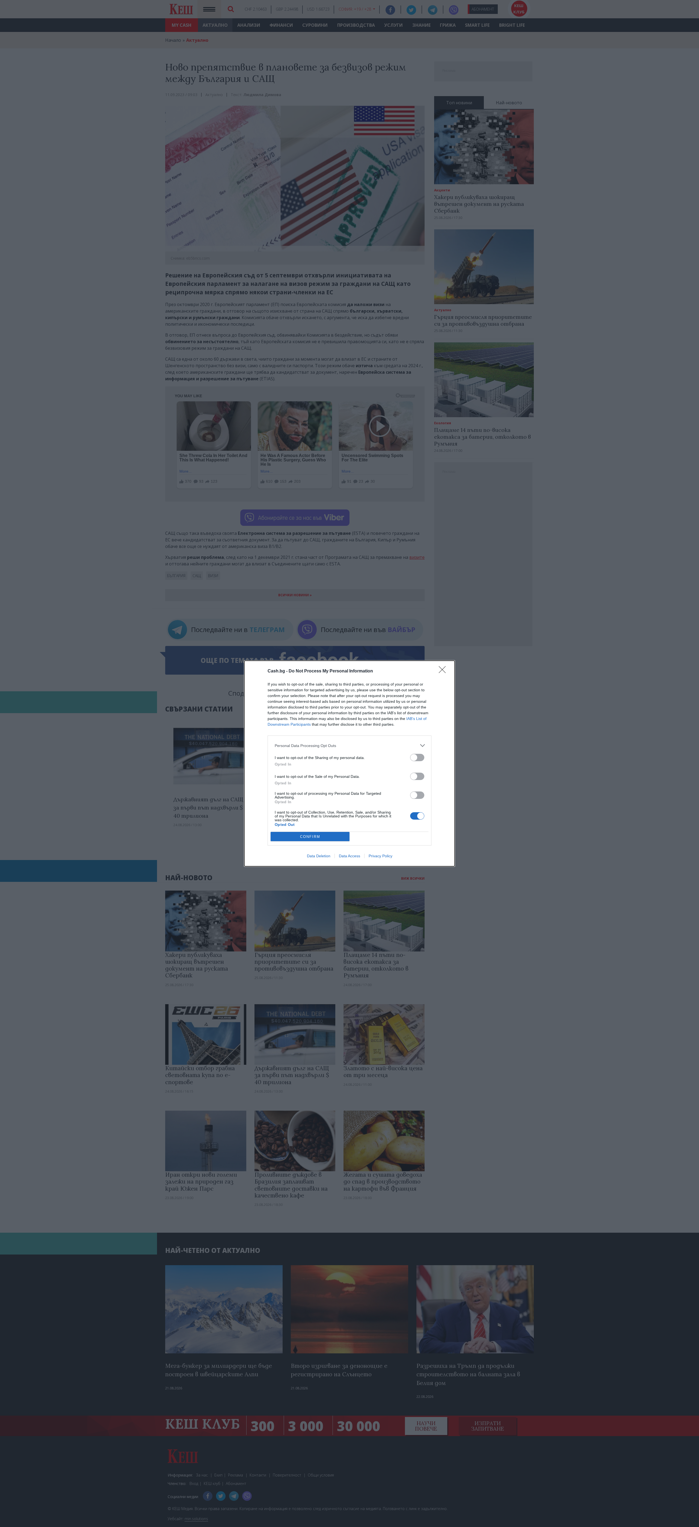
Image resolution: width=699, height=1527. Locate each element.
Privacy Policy (380, 856)
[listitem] (349, 745)
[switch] (417, 757)
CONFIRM (310, 837)
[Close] (444, 671)
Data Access (349, 856)
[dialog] (349, 763)
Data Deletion (318, 856)
